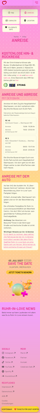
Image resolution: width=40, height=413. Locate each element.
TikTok (7, 362)
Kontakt (24, 362)
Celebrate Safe (27, 367)
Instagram (9, 353)
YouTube (8, 367)
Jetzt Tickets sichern (20, 272)
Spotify (8, 371)
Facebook (9, 357)
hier (17, 80)
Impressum (6, 387)
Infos (24, 36)
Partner (24, 357)
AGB (3, 396)
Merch (23, 353)
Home (16, 36)
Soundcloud (10, 376)
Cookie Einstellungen (7, 402)
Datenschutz (7, 391)
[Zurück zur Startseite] (20, 3)
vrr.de (19, 75)
